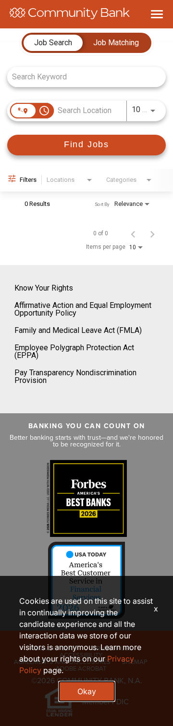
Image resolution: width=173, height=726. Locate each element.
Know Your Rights (43, 288)
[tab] (53, 43)
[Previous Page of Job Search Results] (133, 233)
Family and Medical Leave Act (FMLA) (78, 330)
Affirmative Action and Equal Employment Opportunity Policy (82, 309)
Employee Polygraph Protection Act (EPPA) (74, 351)
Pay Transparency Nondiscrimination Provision (75, 376)
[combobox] (81, 76)
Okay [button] (86, 691)
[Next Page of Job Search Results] (152, 233)
